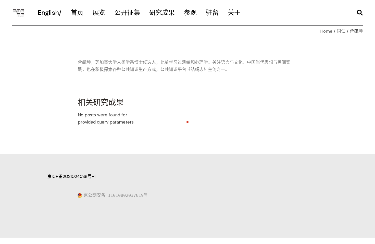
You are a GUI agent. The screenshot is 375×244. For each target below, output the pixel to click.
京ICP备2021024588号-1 (71, 176)
